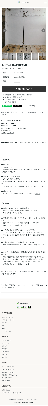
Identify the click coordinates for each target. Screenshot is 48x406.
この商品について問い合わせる (16, 100)
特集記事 (4, 355)
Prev (5, 30)
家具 (3, 328)
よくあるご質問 (7, 378)
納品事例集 (5, 352)
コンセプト (5, 343)
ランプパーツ (6, 323)
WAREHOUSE (7, 167)
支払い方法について (8, 370)
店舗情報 (4, 349)
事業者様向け (6, 381)
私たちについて (7, 341)
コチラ (37, 194)
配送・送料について (8, 367)
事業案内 (4, 346)
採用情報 (4, 357)
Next (43, 30)
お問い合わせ (6, 390)
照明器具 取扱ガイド (9, 372)
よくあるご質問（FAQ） (14, 97)
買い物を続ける (10, 102)
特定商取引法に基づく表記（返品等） (19, 95)
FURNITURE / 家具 (7, 112)
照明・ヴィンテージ (8, 320)
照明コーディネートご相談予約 (11, 393)
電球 (3, 326)
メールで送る (30, 106)
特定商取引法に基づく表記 (16, 400)
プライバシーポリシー (33, 400)
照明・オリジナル (7, 317)
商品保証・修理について (9, 375)
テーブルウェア (6, 331)
